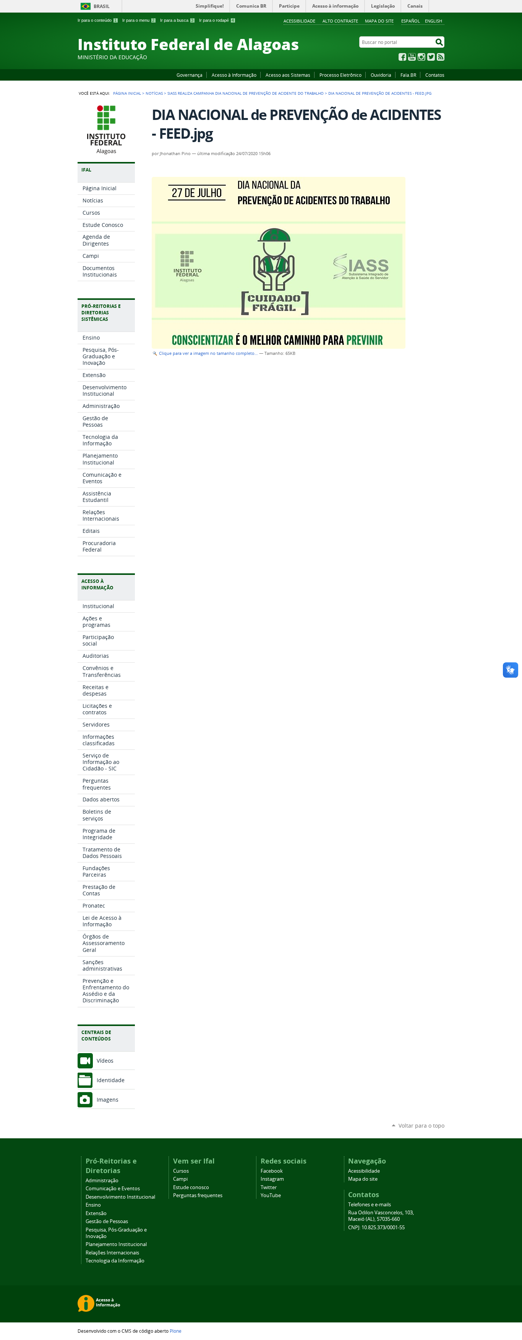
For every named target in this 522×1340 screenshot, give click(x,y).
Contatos (434, 75)
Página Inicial (127, 93)
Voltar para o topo (421, 1125)
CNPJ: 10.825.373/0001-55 (376, 1227)
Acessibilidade (299, 21)
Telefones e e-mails (369, 1204)
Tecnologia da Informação (115, 1260)
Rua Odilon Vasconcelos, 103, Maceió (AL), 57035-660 (381, 1215)
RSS (440, 57)
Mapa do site (379, 21)
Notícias (154, 93)
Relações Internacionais (112, 1252)
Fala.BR (408, 75)
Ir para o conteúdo (97, 20)
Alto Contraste (340, 21)
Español (410, 21)
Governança (190, 75)
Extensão (96, 1213)
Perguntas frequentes (197, 1195)
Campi (180, 1179)
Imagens (107, 1099)
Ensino (93, 1205)
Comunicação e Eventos (113, 1188)
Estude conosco (191, 1187)
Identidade (111, 1080)
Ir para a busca (176, 20)
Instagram (421, 57)
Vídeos (105, 1060)
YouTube (412, 57)
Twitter (431, 57)
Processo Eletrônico (340, 75)
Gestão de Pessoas (107, 1221)
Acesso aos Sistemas (288, 75)
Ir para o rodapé (216, 20)
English (433, 21)
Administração (102, 1180)
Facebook (402, 57)
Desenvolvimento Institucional (120, 1197)
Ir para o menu (138, 20)
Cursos (181, 1171)
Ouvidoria (381, 75)
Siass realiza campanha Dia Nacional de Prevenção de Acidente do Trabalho (245, 93)
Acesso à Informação (234, 75)
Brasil (102, 6)
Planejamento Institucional (116, 1244)
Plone (176, 1331)
